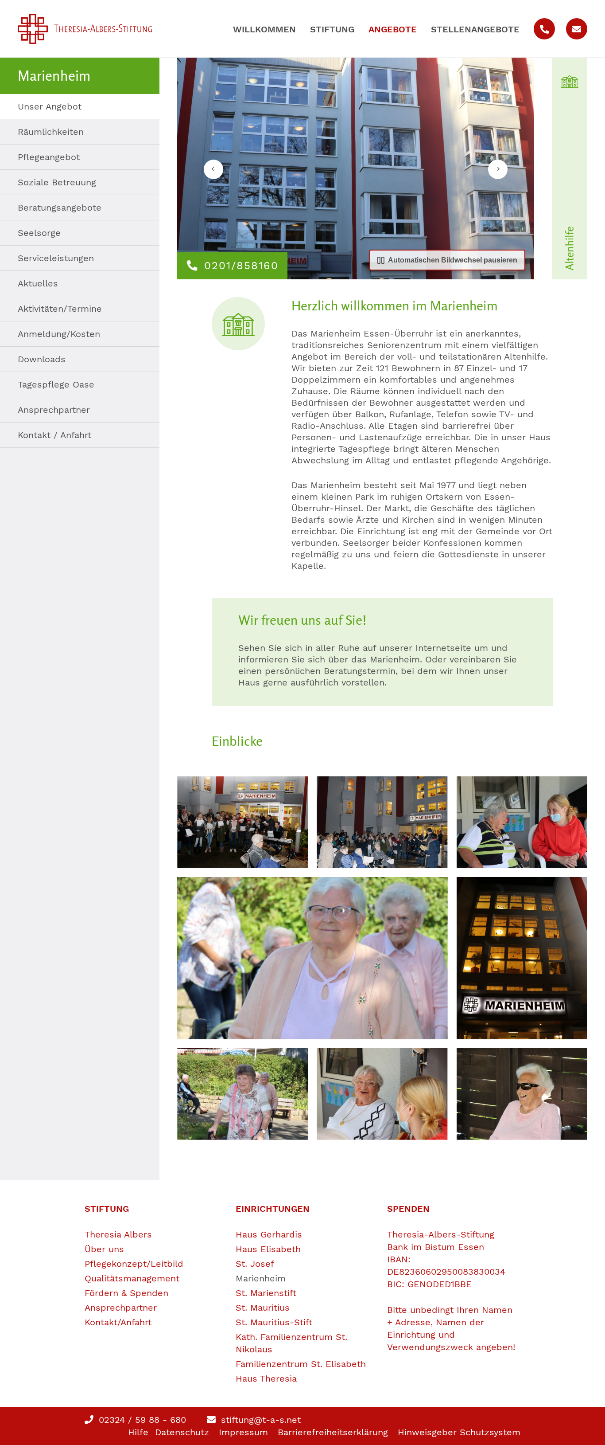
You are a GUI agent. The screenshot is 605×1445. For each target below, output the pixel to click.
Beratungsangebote (59, 207)
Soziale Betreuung (57, 182)
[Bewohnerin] (312, 958)
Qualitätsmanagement (132, 1278)
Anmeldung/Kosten (59, 334)
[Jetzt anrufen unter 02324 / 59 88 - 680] (544, 28)
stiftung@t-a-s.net (259, 1419)
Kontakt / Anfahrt (54, 435)
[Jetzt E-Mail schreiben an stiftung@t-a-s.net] (576, 28)
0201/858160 (241, 265)
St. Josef (255, 1263)
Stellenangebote (475, 29)
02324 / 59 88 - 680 (141, 1419)
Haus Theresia (266, 1378)
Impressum (243, 1432)
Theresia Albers (118, 1234)
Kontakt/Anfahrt (118, 1322)
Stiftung (332, 29)
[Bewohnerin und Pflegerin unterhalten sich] (522, 822)
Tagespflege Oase (56, 384)
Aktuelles (38, 283)
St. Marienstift (266, 1293)
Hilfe (138, 1432)
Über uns (104, 1249)
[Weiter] (498, 169)
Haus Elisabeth (268, 1249)
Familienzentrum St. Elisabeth (301, 1364)
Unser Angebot (49, 106)
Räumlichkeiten (51, 131)
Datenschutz (182, 1432)
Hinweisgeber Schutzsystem (459, 1432)
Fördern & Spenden (126, 1293)
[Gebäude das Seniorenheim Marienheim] (522, 958)
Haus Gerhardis (269, 1234)
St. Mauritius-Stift (274, 1322)
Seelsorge (39, 232)
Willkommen (264, 29)
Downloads (42, 359)
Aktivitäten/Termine (60, 308)
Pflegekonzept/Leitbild (134, 1263)
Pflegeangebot (49, 157)
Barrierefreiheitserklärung (333, 1432)
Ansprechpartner (54, 409)
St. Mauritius (263, 1307)
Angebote (392, 29)
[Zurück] (213, 169)
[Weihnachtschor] (242, 822)
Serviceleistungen (56, 258)
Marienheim (261, 1278)
